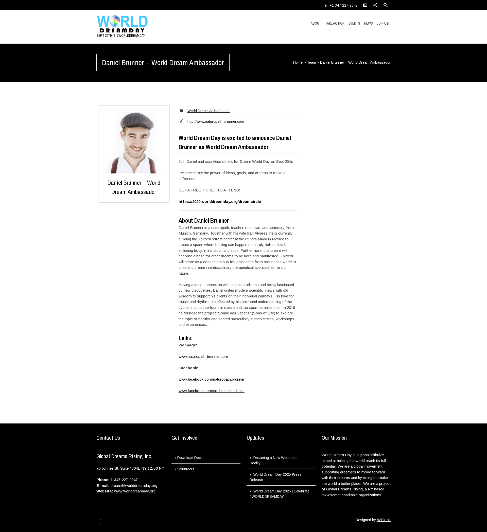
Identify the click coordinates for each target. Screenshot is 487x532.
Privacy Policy (113, 519)
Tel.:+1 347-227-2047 (340, 5)
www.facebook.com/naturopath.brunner (212, 379)
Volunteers (186, 469)
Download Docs (190, 458)
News (368, 23)
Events (354, 23)
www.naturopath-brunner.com (203, 356)
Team (311, 62)
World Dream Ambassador (208, 111)
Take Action (334, 23)
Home (298, 62)
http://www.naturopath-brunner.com (215, 121)
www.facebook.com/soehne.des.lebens (212, 390)
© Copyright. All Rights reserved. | (127, 524)
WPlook (384, 520)
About (316, 23)
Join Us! (383, 23)
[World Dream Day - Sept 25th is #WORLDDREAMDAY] (140, 24)
